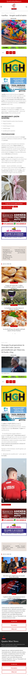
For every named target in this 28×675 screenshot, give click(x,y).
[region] (14, 661)
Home (2, 12)
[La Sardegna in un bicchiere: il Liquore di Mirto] (14, 297)
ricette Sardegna (6, 208)
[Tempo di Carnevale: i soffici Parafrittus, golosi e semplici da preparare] (14, 275)
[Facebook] (7, 52)
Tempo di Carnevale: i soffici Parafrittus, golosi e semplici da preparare (14, 287)
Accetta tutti (14, 664)
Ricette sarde (12, 12)
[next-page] (15, 334)
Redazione (13, 18)
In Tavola (7, 12)
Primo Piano (14, 305)
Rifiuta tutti (14, 672)
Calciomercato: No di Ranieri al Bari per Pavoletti (20, 251)
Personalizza (14, 668)
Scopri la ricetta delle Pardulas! (14, 203)
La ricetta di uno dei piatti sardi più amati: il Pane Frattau (14, 329)
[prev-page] (12, 334)
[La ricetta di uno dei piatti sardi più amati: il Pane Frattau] (14, 318)
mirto (15, 206)
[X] (10, 52)
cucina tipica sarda (7, 206)
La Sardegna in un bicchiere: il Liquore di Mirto (14, 308)
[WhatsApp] (14, 52)
